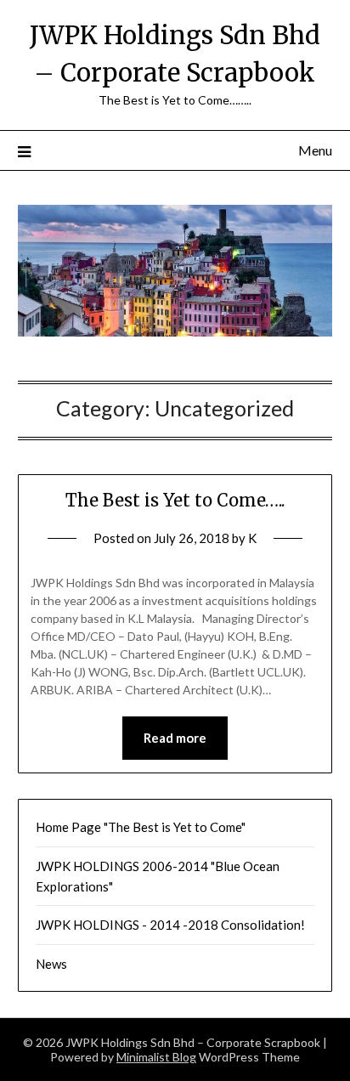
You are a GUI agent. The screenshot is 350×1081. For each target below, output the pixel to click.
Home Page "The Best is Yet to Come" (141, 827)
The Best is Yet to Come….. (175, 500)
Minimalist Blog (156, 1057)
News (51, 963)
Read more (175, 737)
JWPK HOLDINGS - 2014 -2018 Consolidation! (170, 924)
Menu (315, 150)
